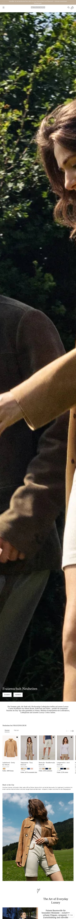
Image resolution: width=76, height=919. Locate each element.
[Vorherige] (3, 2)
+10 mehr (23, 770)
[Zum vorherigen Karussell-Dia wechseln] (67, 731)
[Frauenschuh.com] (38, 7)
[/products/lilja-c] (38, 357)
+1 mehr (59, 770)
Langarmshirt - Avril (63, 762)
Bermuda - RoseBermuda (47, 762)
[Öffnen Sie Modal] (26, 835)
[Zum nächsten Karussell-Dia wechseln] (71, 730)
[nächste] (73, 2)
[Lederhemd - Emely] (11, 747)
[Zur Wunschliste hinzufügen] (17, 738)
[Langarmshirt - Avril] (65, 747)
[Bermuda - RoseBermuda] (47, 747)
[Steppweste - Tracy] (29, 747)
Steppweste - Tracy (27, 762)
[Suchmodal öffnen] (68, 7)
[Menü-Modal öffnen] (3, 7)
